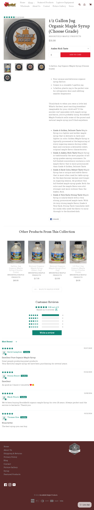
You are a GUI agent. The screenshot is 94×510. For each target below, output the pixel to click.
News (71, 6)
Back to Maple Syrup (49, 289)
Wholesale (25, 6)
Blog (6, 460)
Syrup (6, 471)
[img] (7, 348)
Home (22, 2)
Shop (30, 2)
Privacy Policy (10, 457)
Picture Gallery (59, 6)
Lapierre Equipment (65, 2)
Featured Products (45, 2)
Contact (46, 6)
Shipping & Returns (13, 453)
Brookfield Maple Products (49, 495)
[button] (9, 17)
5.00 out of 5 (53, 307)
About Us (36, 6)
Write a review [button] (47, 332)
